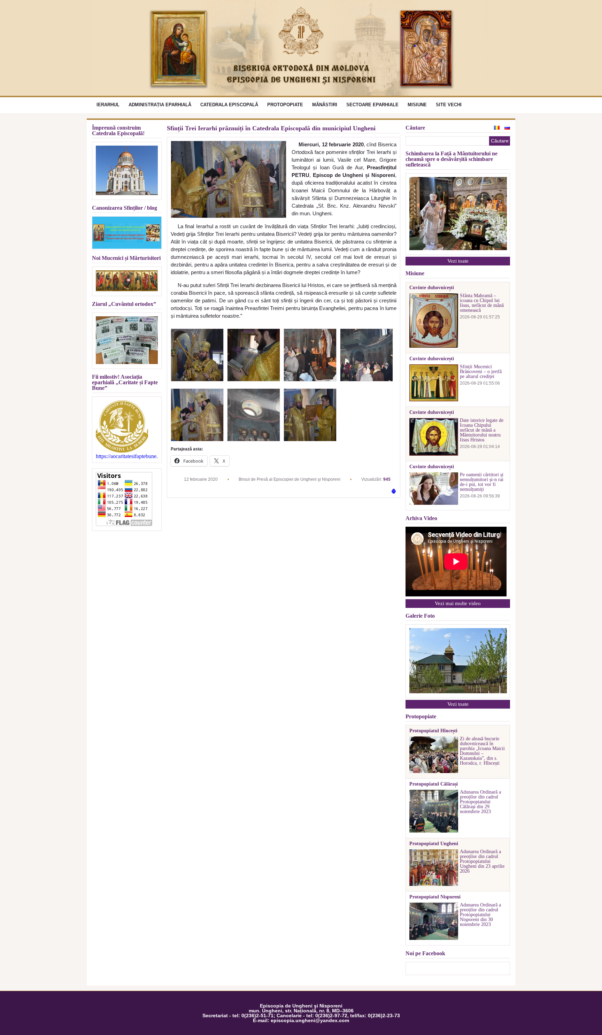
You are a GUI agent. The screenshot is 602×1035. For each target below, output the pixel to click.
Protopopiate (285, 104)
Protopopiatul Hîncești (433, 731)
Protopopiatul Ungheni (433, 844)
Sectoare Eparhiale (372, 104)
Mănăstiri (324, 104)
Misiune (417, 104)
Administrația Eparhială (160, 104)
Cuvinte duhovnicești (431, 288)
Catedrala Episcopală (229, 104)
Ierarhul (108, 104)
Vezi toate (458, 261)
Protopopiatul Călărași (433, 784)
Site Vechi (449, 104)
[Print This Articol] (393, 491)
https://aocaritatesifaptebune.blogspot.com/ (127, 456)
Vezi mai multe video (458, 603)
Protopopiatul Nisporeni (435, 897)
